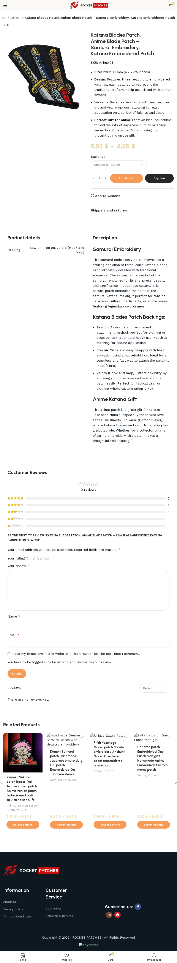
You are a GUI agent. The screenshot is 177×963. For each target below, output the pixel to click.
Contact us (54, 908)
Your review (18, 566)
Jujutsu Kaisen (28, 805)
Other (16, 18)
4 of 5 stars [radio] (44, 558)
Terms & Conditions (17, 916)
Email (13, 635)
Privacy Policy (13, 909)
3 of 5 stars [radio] (41, 558)
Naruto (109, 771)
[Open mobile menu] (5, 5)
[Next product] (13, 25)
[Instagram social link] (109, 915)
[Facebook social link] (138, 906)
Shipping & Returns (59, 915)
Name (14, 616)
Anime (10, 805)
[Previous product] (4, 25)
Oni (74, 780)
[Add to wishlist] (39, 737)
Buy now (159, 178)
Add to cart (127, 178)
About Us (10, 901)
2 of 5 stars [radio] (37, 558)
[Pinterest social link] (117, 915)
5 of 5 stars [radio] (48, 558)
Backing (97, 157)
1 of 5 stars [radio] (34, 558)
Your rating (18, 558)
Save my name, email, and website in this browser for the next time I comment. (76, 654)
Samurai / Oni (18, 810)
